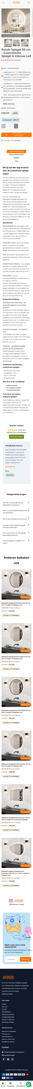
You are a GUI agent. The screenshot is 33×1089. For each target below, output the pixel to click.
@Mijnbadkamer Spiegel (16, 904)
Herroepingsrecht (7, 1036)
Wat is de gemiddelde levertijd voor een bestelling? (15, 512)
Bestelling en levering (8, 1042)
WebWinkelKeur (6, 1012)
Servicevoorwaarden (8, 1014)
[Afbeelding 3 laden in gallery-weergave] (24, 43)
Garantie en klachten (8, 1019)
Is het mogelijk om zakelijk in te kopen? (13, 542)
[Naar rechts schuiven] (31, 43)
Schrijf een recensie (16, 436)
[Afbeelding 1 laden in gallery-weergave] (8, 43)
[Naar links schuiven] (2, 43)
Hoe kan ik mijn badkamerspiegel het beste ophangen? (14, 526)
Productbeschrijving (16, 151)
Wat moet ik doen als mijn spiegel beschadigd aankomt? (14, 534)
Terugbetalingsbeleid (8, 1017)
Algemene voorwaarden (9, 1031)
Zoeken (4, 1004)
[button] (4, 3)
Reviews (16, 158)
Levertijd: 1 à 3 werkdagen (11, 615)
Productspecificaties (16, 154)
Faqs (16, 161)
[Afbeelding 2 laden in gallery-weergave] (16, 43)
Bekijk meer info (8, 104)
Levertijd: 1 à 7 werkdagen (11, 722)
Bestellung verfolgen (8, 1022)
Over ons (4, 1007)
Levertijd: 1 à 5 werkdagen (11, 776)
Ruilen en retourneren (8, 1039)
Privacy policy (6, 1034)
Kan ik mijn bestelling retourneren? (15, 519)
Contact (4, 1009)
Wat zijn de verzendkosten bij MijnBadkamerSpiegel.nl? (13, 504)
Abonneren (25, 959)
